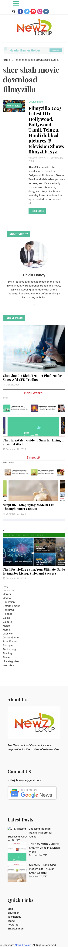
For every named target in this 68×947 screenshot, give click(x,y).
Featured (8, 609)
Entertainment (36, 101)
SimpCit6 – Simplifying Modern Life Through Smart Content (28, 507)
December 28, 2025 (15, 449)
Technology (9, 649)
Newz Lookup (23, 944)
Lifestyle (8, 633)
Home (6, 629)
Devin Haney (38, 157)
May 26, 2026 (12, 384)
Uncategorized (11, 661)
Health (7, 625)
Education (9, 601)
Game (6, 617)
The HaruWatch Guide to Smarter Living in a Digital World (33, 442)
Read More (37, 210)
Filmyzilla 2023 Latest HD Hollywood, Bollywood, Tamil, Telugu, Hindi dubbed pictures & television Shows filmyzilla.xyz (46, 129)
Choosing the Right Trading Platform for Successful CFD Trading (32, 378)
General (7, 621)
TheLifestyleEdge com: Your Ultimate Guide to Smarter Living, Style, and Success (34, 571)
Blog (5, 586)
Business (8, 589)
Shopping (8, 645)
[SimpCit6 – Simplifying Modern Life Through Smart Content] (17, 873)
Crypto (7, 597)
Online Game (11, 637)
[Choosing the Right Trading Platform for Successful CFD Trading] (17, 829)
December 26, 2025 (15, 578)
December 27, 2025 (15, 514)
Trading (7, 653)
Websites (8, 665)
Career (7, 593)
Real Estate (10, 641)
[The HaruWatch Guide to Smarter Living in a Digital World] (17, 852)
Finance (7, 613)
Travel (6, 657)
